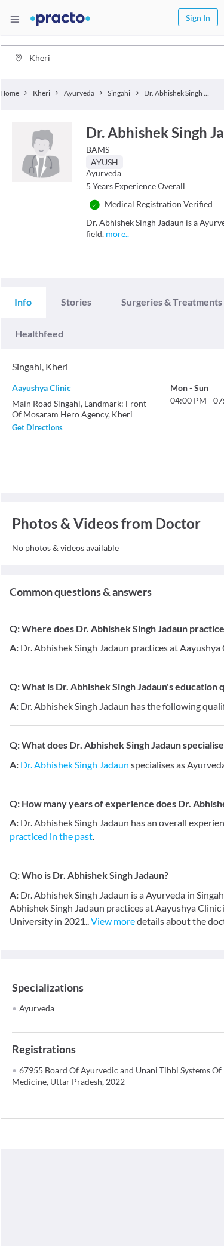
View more (113, 921)
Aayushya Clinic (41, 388)
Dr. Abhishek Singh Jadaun (74, 764)
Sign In (198, 18)
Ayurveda (36, 1008)
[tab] (23, 302)
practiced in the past (51, 836)
